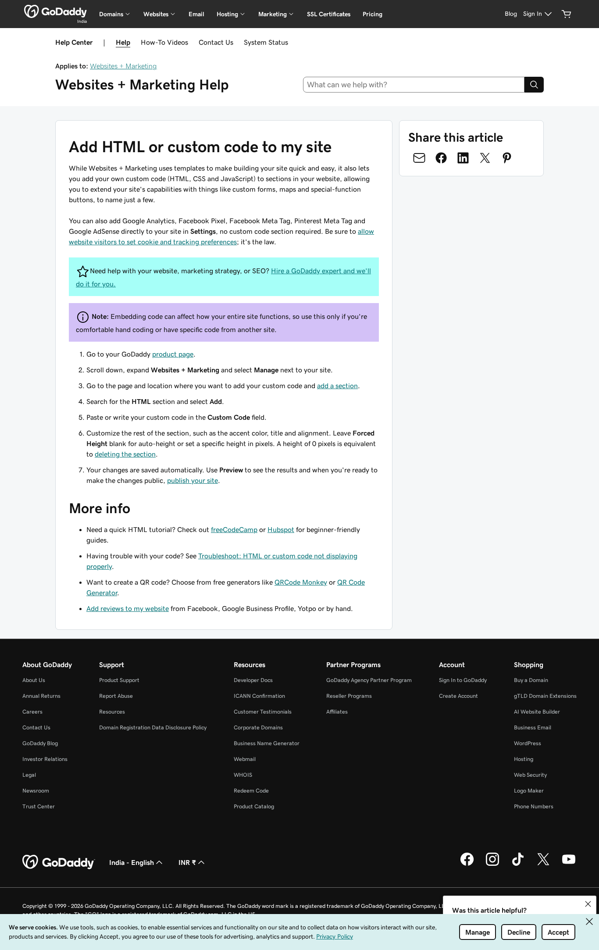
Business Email (532, 727)
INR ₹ (187, 862)
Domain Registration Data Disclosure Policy (153, 727)
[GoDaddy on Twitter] (543, 864)
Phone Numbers (533, 806)
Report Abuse (116, 696)
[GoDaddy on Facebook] (467, 864)
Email (196, 14)
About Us (33, 680)
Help (123, 42)
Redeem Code (251, 790)
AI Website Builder (537, 711)
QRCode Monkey (301, 582)
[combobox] (414, 85)
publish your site (192, 480)
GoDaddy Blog (40, 743)
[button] (588, 904)
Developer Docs (253, 680)
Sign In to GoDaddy (463, 680)
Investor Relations (45, 759)
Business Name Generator (267, 743)
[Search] (534, 85)
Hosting (523, 759)
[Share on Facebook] (441, 158)
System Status (266, 42)
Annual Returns (41, 696)
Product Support (119, 680)
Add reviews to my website (127, 608)
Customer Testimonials (263, 711)
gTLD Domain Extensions (545, 696)
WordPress (527, 743)
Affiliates (337, 711)
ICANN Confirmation (259, 696)
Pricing (372, 14)
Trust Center (38, 806)
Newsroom (35, 790)
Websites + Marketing (123, 65)
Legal (29, 775)
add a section (337, 385)
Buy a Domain (531, 680)
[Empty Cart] (566, 14)
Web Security (530, 775)
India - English (131, 862)
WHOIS (243, 775)
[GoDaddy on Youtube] (569, 864)
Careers (32, 711)
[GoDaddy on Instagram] (492, 864)
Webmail (245, 759)
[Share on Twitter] (485, 158)
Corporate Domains (258, 727)
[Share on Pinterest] (507, 158)
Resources (112, 711)
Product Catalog (254, 806)
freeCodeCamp (234, 529)
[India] (55, 11)
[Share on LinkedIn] (463, 158)
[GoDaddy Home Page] (58, 862)
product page (172, 353)
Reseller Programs (349, 696)
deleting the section (125, 453)
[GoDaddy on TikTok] (518, 864)
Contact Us (216, 42)
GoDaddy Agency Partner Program (369, 680)
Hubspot (280, 529)
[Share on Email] (419, 158)
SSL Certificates (328, 14)
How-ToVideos (164, 42)
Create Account (458, 696)
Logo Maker (529, 790)
